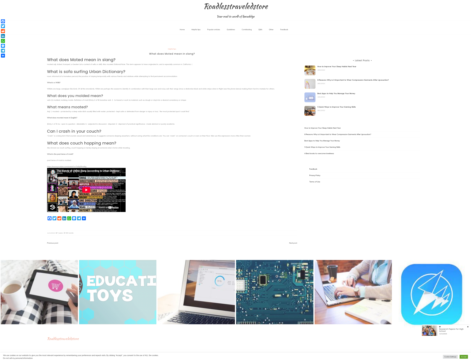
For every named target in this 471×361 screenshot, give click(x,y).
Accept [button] (463, 357)
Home (182, 29)
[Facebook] (2, 21)
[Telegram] (2, 50)
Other (271, 29)
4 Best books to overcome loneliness (319, 153)
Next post (293, 243)
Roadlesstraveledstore (235, 6)
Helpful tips (196, 29)
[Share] (2, 55)
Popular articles (213, 29)
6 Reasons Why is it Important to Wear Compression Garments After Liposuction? (353, 80)
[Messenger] (2, 45)
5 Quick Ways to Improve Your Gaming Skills (336, 107)
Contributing (247, 29)
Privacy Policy (314, 175)
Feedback (284, 29)
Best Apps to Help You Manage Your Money (336, 93)
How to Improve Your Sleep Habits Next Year (336, 66)
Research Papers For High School (451, 330)
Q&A (260, 29)
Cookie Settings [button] (450, 357)
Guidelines (231, 29)
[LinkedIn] (2, 36)
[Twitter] (2, 26)
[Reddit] (2, 31)
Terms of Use (314, 182)
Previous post (52, 243)
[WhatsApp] (2, 40)
